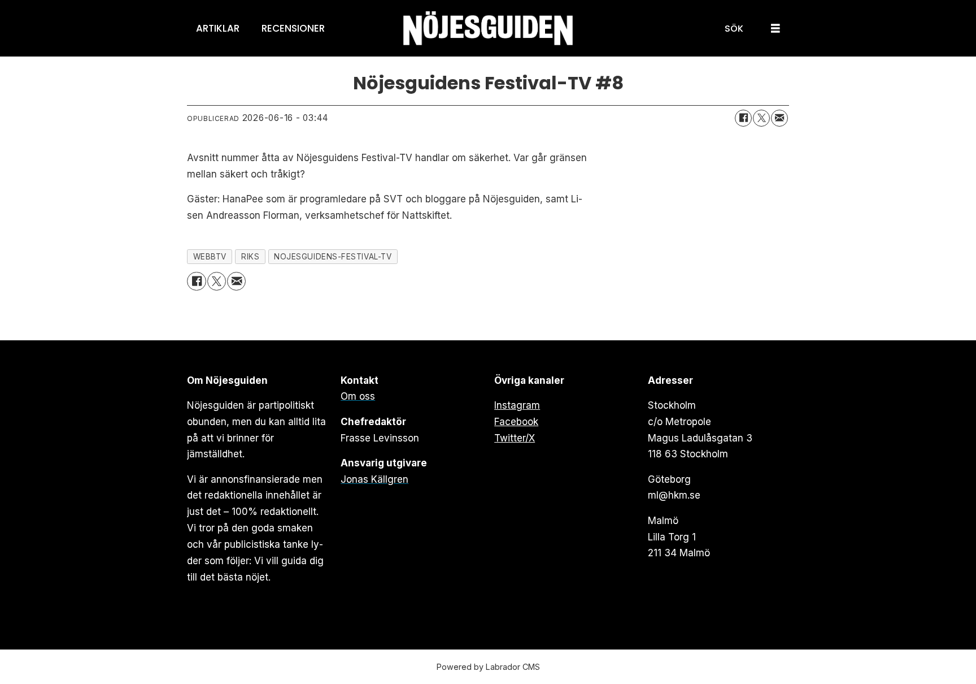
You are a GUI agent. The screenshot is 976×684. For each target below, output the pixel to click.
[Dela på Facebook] (743, 118)
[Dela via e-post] (779, 118)
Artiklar (217, 28)
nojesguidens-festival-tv (332, 256)
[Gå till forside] (488, 28)
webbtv (209, 256)
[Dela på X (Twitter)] (761, 118)
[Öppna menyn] (775, 28)
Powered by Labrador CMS (488, 667)
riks (250, 256)
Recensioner (293, 28)
